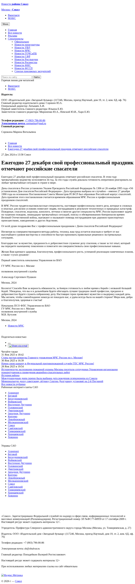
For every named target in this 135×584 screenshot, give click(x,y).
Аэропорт (13, 392)
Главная (12, 29)
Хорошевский (16, 434)
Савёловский (15, 428)
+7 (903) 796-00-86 (23, 122)
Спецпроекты (15, 38)
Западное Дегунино (19, 413)
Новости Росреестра (25, 62)
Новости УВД (22, 47)
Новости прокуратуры (27, 44)
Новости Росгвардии (26, 59)
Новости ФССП (23, 68)
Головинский (15, 407)
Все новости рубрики (13, 384)
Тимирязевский (17, 431)
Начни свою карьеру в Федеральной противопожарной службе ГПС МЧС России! (47, 363)
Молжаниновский (18, 422)
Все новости (15, 32)
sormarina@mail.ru (36, 123)
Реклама (12, 35)
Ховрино (13, 437)
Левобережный (16, 419)
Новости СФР (22, 56)
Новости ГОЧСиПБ (25, 53)
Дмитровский (15, 410)
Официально (21, 41)
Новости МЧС (22, 50)
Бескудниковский (18, 398)
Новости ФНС (22, 65)
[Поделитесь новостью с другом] (18, 346)
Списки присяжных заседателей (32, 71)
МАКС (12, 18)
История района (10, 375)
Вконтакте (14, 15)
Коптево (12, 416)
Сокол (11, 425)
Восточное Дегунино (20, 404)
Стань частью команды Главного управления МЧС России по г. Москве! (42, 357)
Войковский (15, 401)
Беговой (12, 395)
